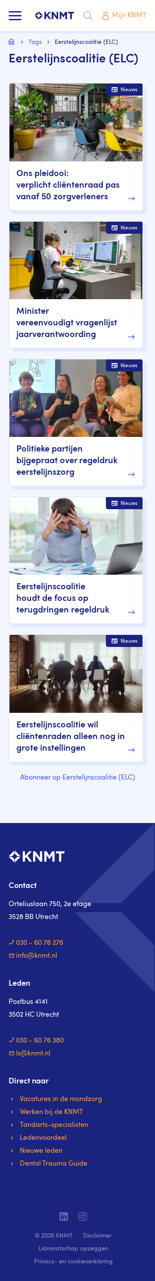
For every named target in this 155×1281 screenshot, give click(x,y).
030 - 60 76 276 (39, 943)
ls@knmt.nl (33, 1053)
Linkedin (63, 1216)
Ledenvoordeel (43, 1138)
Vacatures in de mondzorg (61, 1099)
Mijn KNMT (129, 15)
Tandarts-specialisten (54, 1125)
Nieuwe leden (41, 1151)
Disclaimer (97, 1236)
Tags (35, 42)
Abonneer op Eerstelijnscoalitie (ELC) (77, 777)
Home (13, 41)
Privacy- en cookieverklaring (73, 1262)
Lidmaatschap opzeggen (73, 1249)
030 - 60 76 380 (40, 1040)
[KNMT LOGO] (54, 15)
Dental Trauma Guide (53, 1163)
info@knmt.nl (36, 956)
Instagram (82, 1216)
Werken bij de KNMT (51, 1112)
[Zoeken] (88, 15)
